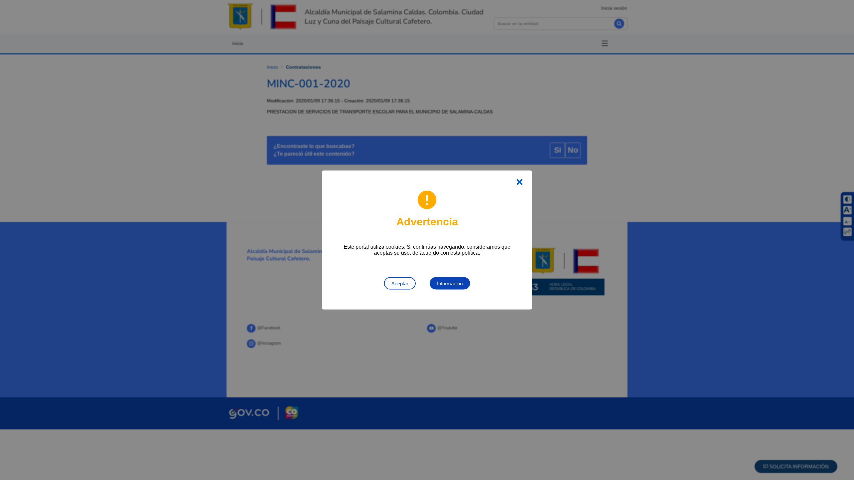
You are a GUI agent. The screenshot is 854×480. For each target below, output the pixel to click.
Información (450, 283)
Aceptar (399, 283)
